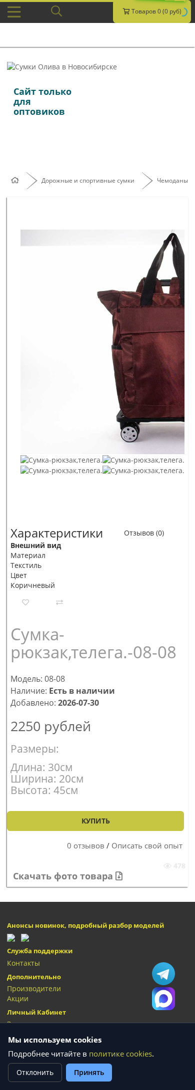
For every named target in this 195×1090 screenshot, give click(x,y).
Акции (17, 998)
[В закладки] (25, 602)
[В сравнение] (59, 602)
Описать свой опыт (147, 845)
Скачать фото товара (64, 876)
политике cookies (120, 1054)
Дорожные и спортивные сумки (88, 180)
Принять (89, 1072)
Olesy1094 (163, 973)
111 (163, 998)
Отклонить (35, 1072)
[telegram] (11, 937)
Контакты (23, 963)
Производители (34, 988)
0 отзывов (85, 845)
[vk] (25, 937)
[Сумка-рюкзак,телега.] (61, 459)
